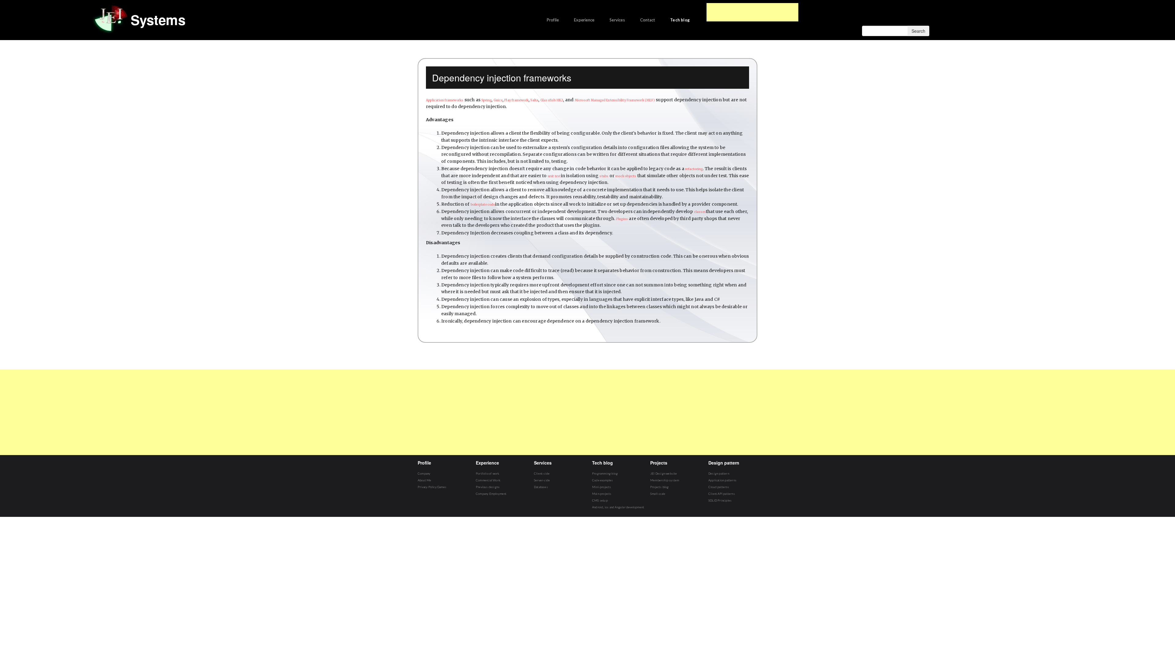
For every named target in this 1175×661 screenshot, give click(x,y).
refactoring (694, 169)
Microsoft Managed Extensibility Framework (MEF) (615, 100)
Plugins (622, 219)
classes (700, 212)
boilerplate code (483, 205)
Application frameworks (444, 100)
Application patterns (722, 480)
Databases (541, 487)
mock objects (625, 176)
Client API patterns (721, 493)
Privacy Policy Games (432, 487)
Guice (498, 100)
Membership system (664, 480)
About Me (424, 480)
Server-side (542, 480)
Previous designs (488, 487)
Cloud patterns (718, 487)
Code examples (602, 480)
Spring (486, 100)
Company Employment (491, 493)
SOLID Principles (720, 500)
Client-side (542, 473)
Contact (647, 19)
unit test (554, 176)
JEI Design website (663, 473)
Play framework (516, 100)
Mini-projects (601, 487)
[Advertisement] (752, 12)
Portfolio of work (487, 473)
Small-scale (657, 493)
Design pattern (718, 473)
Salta (534, 100)
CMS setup (600, 500)
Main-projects (602, 493)
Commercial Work (488, 480)
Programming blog (605, 473)
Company (424, 473)
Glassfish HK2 (551, 100)
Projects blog (659, 487)
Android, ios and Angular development (618, 507)
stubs (603, 176)
